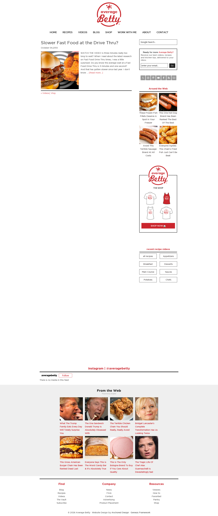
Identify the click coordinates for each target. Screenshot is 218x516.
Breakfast (148, 264)
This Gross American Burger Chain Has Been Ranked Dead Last (71, 465)
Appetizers (168, 256)
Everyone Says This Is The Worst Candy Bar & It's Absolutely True (95, 465)
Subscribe (61, 503)
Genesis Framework (140, 512)
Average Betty (109, 14)
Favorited (156, 496)
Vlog (53, 93)
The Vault (61, 499)
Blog (61, 490)
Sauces (168, 272)
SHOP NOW (157, 226)
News (109, 490)
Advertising (109, 499)
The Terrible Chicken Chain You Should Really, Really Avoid (120, 426)
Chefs (168, 280)
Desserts (168, 264)
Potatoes (148, 280)
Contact (109, 496)
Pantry (156, 499)
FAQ (109, 493)
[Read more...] (96, 72)
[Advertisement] (158, 323)
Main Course (148, 272)
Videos (45, 93)
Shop (156, 503)
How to (156, 493)
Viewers (156, 490)
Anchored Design (120, 512)
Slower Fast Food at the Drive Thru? (79, 42)
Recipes (61, 493)
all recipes (148, 256)
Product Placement (109, 503)
